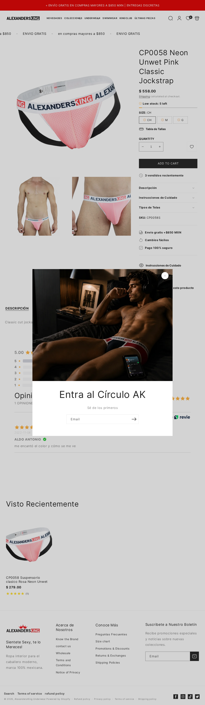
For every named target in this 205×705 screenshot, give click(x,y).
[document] (102, 352)
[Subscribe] (134, 419)
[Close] (165, 275)
